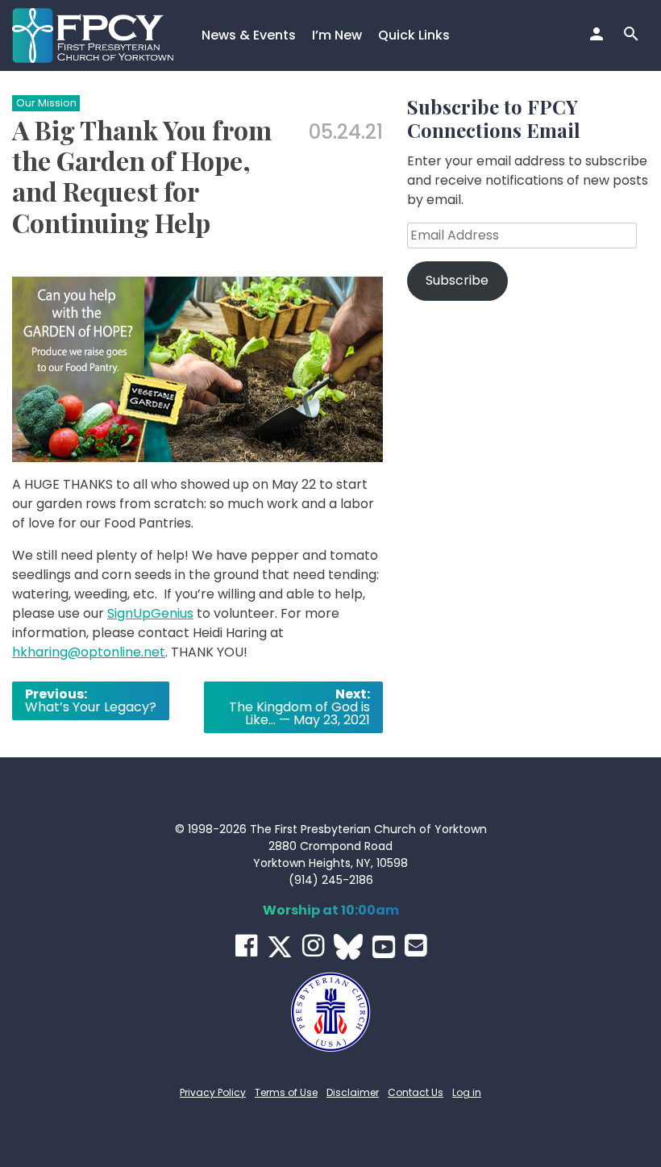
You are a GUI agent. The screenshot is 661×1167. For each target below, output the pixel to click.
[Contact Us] (415, 945)
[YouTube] (383, 947)
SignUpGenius (150, 613)
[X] (280, 947)
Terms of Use (286, 1092)
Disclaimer (352, 1092)
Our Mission (46, 102)
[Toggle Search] (633, 35)
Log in (466, 1092)
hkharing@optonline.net (88, 652)
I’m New (337, 35)
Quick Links (414, 35)
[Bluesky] (348, 947)
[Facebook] (246, 945)
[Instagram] (313, 945)
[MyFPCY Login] (598, 35)
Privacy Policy (213, 1092)
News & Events (249, 35)
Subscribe (457, 280)
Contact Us (415, 1092)
